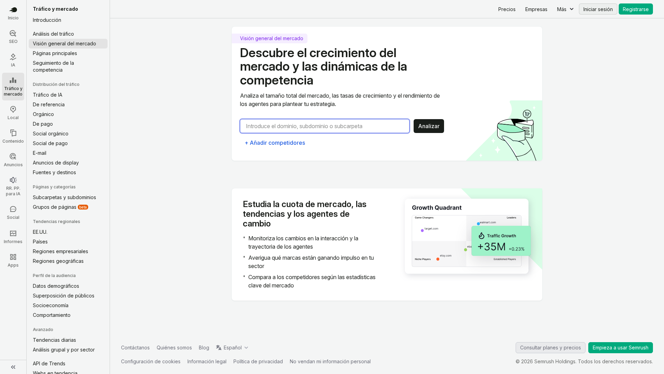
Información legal (207, 361)
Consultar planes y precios (550, 347)
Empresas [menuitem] (536, 9)
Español (233, 347)
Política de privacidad (258, 361)
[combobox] (327, 126)
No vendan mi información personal (330, 361)
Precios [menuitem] (507, 9)
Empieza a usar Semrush (620, 347)
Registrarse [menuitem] (636, 9)
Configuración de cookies (151, 361)
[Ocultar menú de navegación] (13, 367)
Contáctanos (135, 347)
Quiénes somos (174, 347)
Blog (204, 347)
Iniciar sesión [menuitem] (598, 9)
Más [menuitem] (561, 9)
